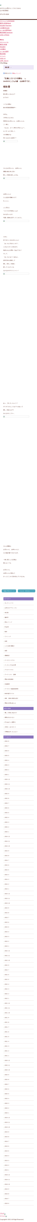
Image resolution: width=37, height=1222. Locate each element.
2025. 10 (7, 789)
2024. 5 (7, 870)
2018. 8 (7, 1194)
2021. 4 (7, 1041)
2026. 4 (7, 760)
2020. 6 (7, 1089)
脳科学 (6, 617)
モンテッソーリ (9, 603)
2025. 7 (7, 803)
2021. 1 (7, 1055)
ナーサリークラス (10, 660)
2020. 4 (7, 1098)
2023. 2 (7, 941)
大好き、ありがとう (10, 727)
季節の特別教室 (9, 679)
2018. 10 (7, 1184)
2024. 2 (7, 884)
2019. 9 (7, 1132)
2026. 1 (7, 774)
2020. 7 (7, 1084)
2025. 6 (7, 808)
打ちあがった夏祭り (10, 722)
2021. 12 (7, 1003)
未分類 (6, 612)
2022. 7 (7, 970)
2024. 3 (7, 879)
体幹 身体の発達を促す (11, 698)
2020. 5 (7, 1093)
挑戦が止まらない (10, 717)
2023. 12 (7, 893)
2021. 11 (7, 1008)
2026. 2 (7, 769)
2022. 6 (7, 974)
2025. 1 (7, 831)
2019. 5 (7, 1151)
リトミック (8, 636)
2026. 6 (7, 750)
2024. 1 (7, 889)
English (7, 627)
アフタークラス (9, 669)
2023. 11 (7, 898)
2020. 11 (7, 1065)
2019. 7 (7, 1141)
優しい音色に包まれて (11, 712)
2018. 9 (7, 1189)
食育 (6, 650)
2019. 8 (7, 1136)
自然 (6, 641)
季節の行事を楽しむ (10, 703)
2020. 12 (7, 1060)
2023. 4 (7, 931)
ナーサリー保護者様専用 (11, 689)
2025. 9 (7, 793)
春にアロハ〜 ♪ (9, 591)
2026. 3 (7, 765)
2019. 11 (7, 1122)
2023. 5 (7, 927)
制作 (6, 631)
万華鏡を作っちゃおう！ (11, 731)
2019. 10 (7, 1127)
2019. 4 (7, 1155)
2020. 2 (7, 1108)
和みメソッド (16, 73)
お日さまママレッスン (11, 607)
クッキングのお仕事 (10, 665)
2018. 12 (7, 1174)
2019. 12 (7, 1117)
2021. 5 (7, 1036)
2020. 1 (7, 1113)
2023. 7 (7, 917)
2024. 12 (7, 836)
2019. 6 (7, 1146)
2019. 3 (7, 1160)
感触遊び (7, 655)
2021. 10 (7, 1012)
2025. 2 (7, 827)
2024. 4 (7, 874)
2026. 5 (7, 755)
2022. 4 (7, 984)
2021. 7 (7, 1027)
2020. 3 (7, 1103)
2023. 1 (7, 946)
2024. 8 (7, 855)
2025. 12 (7, 779)
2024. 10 (7, 846)
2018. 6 (7, 1203)
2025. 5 (7, 812)
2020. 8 (7, 1079)
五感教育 (7, 684)
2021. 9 (7, 1017)
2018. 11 (7, 1179)
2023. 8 (7, 912)
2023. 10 (7, 903)
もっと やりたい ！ (26, 591)
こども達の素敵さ (10, 646)
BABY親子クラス (9, 693)
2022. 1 (7, 998)
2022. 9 (7, 965)
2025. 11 (7, 784)
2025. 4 (7, 817)
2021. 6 (7, 1032)
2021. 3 (7, 1046)
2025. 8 (7, 798)
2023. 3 (7, 936)
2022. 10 (7, 960)
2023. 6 (7, 922)
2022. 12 (7, 950)
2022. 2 (7, 993)
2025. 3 (7, 822)
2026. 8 (7, 741)
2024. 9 (7, 850)
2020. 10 (7, 1070)
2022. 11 (7, 955)
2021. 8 (7, 1022)
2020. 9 (7, 1074)
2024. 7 (7, 860)
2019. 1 (7, 1170)
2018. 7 (7, 1198)
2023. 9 (7, 908)
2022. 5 (7, 979)
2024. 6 (7, 865)
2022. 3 (7, 989)
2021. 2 (7, 1051)
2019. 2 (7, 1165)
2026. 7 (7, 746)
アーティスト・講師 (10, 674)
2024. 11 (7, 841)
